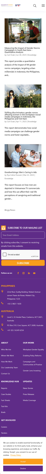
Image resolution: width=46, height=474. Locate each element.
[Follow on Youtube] (34, 273)
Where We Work (7, 355)
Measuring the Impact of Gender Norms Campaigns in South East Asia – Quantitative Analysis (22, 50)
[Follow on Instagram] (23, 273)
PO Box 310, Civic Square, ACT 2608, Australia (25, 325)
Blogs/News (10, 210)
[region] (23, 455)
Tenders (4, 433)
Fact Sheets (5, 400)
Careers (4, 427)
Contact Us (5, 373)
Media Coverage (29, 400)
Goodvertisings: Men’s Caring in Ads (21, 172)
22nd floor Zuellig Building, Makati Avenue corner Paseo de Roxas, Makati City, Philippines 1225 (23, 295)
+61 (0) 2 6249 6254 (15, 330)
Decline (23, 468)
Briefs (3, 412)
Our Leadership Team (9, 367)
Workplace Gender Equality (33, 349)
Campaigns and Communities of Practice (32, 363)
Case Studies (6, 394)
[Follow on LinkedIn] (29, 273)
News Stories (28, 388)
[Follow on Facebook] (18, 273)
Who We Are (6, 349)
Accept (23, 461)
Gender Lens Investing (32, 370)
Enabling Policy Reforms (32, 355)
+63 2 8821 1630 (14, 303)
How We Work (6, 361)
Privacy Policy (15, 455)
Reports (4, 388)
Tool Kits (4, 406)
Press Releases (28, 394)
